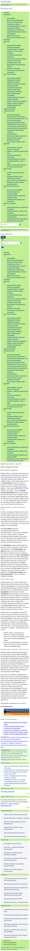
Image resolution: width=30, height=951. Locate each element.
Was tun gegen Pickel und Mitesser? (17, 180)
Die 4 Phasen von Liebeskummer (16, 116)
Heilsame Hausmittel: (6, 810)
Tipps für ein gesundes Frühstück (16, 58)
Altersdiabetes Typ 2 (13, 737)
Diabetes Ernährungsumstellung (11, 739)
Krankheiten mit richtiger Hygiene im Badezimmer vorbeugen (13, 853)
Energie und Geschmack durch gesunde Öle (15, 884)
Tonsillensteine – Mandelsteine (15, 30)
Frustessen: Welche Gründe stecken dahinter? (16, 915)
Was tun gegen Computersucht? (16, 141)
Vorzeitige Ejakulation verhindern (16, 159)
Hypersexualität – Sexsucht (14, 147)
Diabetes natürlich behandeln (15, 103)
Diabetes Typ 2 (13, 743)
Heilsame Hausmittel (9, 109)
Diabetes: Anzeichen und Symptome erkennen (16, 732)
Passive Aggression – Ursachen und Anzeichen (16, 770)
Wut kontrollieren (12, 134)
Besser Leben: (4, 839)
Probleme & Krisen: (6, 905)
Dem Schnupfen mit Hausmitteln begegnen (15, 836)
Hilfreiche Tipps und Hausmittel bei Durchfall (15, 814)
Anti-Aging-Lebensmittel (14, 60)
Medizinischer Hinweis (10, 944)
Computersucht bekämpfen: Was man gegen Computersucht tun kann (15, 936)
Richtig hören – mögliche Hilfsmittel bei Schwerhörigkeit (14, 848)
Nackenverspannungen (13, 35)
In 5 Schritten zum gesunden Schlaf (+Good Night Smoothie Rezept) (15, 859)
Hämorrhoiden (11, 18)
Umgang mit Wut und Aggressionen (17, 128)
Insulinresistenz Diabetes (17, 745)
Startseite (6, 12)
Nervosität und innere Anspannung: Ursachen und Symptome (16, 919)
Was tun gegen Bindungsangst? (16, 122)
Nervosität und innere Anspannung (17, 136)
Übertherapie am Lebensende (15, 220)
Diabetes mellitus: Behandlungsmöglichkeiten (15, 734)
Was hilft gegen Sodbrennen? (15, 20)
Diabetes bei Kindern (21, 737)
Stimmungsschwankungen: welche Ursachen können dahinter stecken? (16, 925)
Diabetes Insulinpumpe (10, 741)
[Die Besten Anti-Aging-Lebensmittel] (7, 791)
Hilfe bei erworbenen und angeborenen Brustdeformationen (14, 864)
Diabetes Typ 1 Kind (7, 743)
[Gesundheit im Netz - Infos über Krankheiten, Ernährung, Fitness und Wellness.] (6, 8)
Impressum (7, 940)
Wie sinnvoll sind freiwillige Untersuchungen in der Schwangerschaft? (14, 191)
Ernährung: (3, 874)
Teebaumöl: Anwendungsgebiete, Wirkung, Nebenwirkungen (15, 822)
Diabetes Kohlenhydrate (20, 741)
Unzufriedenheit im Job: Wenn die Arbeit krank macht (16, 910)
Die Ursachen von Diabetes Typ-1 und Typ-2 (15, 730)
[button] (6, 709)
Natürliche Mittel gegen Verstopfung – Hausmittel (16, 818)
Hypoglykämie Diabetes (7, 745)
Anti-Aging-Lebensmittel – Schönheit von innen (16, 902)
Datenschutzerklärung (10, 942)
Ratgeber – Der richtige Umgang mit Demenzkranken (13, 870)
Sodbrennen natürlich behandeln (16, 84)
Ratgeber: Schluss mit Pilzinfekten (16, 101)
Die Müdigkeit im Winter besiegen (12, 843)
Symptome (7, 39)
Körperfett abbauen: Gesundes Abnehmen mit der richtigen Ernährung (15, 51)
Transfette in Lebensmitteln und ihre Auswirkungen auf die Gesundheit (13, 894)
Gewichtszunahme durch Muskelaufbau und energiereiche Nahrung (16, 64)
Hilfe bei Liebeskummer (13, 114)
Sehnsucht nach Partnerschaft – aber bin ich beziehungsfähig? (15, 930)
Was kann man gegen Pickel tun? (16, 37)
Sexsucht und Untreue (13, 149)
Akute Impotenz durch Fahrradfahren (17, 218)
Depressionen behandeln (14, 78)
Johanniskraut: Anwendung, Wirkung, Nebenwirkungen (13, 828)
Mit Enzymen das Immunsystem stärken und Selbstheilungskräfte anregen (15, 888)
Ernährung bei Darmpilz (13, 68)
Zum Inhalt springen (6, 1)
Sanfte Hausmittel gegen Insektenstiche (14, 832)
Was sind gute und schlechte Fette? (13, 898)
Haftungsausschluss (6, 759)
